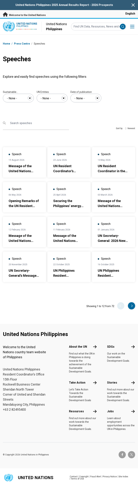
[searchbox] (18, 98)
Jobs (110, 411)
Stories (112, 382)
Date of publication (81, 92)
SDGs (110, 346)
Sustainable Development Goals (14, 92)
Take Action (77, 382)
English (130, 13)
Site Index (123, 476)
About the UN (78, 346)
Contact (74, 476)
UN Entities (43, 92)
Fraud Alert (95, 476)
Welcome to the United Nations (27, 15)
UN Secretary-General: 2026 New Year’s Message (111, 241)
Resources (76, 411)
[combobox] (18, 98)
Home (6, 43)
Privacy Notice (110, 476)
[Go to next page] (131, 305)
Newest (131, 128)
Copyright (84, 476)
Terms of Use (77, 478)
